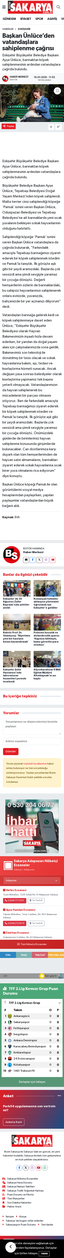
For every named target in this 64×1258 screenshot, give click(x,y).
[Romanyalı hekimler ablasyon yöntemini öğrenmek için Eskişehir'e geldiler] (47, 588)
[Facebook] (33, 560)
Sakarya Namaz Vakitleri (21, 1186)
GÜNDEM (9, 19)
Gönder (11, 751)
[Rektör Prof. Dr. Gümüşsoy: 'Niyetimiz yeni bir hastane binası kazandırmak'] (17, 622)
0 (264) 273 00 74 (16, 923)
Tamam (44, 1254)
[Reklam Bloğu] (32, 826)
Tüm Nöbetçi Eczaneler (34, 944)
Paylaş (10, 126)
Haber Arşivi (14, 1206)
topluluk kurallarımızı (35, 763)
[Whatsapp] (45, 1168)
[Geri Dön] (10, 1247)
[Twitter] (39, 560)
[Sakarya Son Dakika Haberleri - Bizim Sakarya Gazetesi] (30, 7)
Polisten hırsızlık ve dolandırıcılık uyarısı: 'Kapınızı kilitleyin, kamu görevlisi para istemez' (47, 638)
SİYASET (25, 19)
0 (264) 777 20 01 (16, 900)
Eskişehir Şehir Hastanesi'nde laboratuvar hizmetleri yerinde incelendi (14, 675)
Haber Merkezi (33, 552)
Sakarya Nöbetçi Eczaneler (22, 1178)
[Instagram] (46, 560)
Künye (22, 1216)
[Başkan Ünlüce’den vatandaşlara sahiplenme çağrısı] (32, 103)
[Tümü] (59, 1096)
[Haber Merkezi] (11, 554)
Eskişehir (24, 29)
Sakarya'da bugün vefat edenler (24, 1220)
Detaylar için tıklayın (32, 1081)
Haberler (8, 29)
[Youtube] (52, 560)
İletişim (10, 1216)
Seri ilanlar (47, 1224)
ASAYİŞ (52, 19)
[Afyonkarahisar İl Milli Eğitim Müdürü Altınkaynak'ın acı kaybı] (47, 659)
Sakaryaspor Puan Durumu (21, 1224)
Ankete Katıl (14, 1122)
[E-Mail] (26, 560)
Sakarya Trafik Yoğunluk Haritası (25, 1190)
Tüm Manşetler (16, 1198)
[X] (26, 1168)
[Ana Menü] (4, 7)
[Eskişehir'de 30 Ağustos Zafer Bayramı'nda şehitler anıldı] (17, 588)
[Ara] (58, 7)
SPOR (39, 19)
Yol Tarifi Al (37, 900)
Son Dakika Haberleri (19, 1202)
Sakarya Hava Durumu (19, 1182)
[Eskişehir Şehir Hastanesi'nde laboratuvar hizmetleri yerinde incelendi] (17, 659)
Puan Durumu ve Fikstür (20, 1194)
